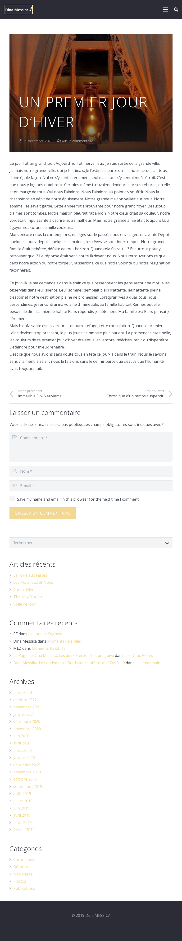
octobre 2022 (25, 699)
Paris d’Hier (23, 589)
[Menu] (165, 9)
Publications (24, 888)
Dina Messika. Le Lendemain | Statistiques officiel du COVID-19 (69, 662)
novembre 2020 (27, 728)
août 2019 (22, 793)
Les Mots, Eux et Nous (33, 582)
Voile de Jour (24, 604)
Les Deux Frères (138, 655)
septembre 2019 (27, 786)
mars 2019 (22, 822)
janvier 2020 (24, 757)
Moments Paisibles (64, 641)
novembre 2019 (27, 772)
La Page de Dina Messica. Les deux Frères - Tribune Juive (63, 655)
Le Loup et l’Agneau (46, 633)
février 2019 (24, 829)
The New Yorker (27, 596)
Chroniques (23, 859)
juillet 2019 (22, 801)
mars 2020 (22, 750)
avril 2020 (21, 743)
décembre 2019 (26, 764)
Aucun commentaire (77, 141)
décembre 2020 (26, 721)
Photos (19, 881)
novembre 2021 (27, 707)
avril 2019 (21, 815)
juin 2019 (21, 808)
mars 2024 (22, 692)
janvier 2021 (24, 714)
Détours (20, 866)
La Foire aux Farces (30, 575)
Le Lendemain (147, 662)
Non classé (23, 874)
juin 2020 (21, 736)
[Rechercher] (176, 9)
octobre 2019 (25, 779)
